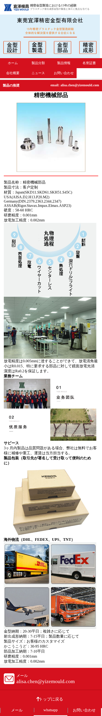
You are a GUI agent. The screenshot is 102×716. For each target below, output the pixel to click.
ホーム (13, 63)
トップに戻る (51, 699)
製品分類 (38, 63)
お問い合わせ (64, 73)
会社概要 (12, 73)
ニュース (38, 73)
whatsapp (50, 710)
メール (17, 710)
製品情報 (63, 63)
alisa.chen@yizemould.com (45, 681)
